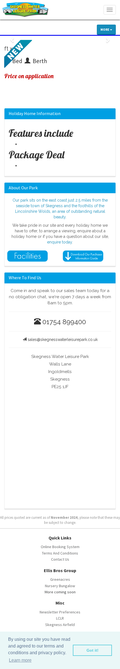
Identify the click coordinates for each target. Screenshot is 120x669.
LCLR (60, 618)
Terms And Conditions (60, 553)
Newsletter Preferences (60, 612)
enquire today (59, 242)
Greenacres (60, 579)
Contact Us (60, 559)
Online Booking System (60, 546)
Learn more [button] (20, 660)
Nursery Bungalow (60, 585)
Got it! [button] (93, 650)
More (105, 29)
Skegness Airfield (60, 624)
